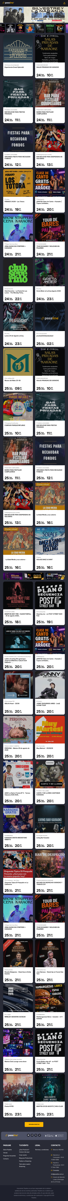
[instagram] (32, 1135)
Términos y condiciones (42, 1149)
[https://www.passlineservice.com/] (12, 576)
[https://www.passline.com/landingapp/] (55, 576)
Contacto (6, 1159)
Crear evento (23, 1155)
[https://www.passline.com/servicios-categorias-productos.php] (34, 576)
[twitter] (35, 1135)
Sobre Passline (7, 1149)
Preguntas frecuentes (9, 1156)
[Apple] (59, 1135)
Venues (5, 1153)
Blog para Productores (25, 1158)
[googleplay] (49, 1135)
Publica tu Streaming (25, 1161)
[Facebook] (28, 1135)
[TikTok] (39, 1135)
